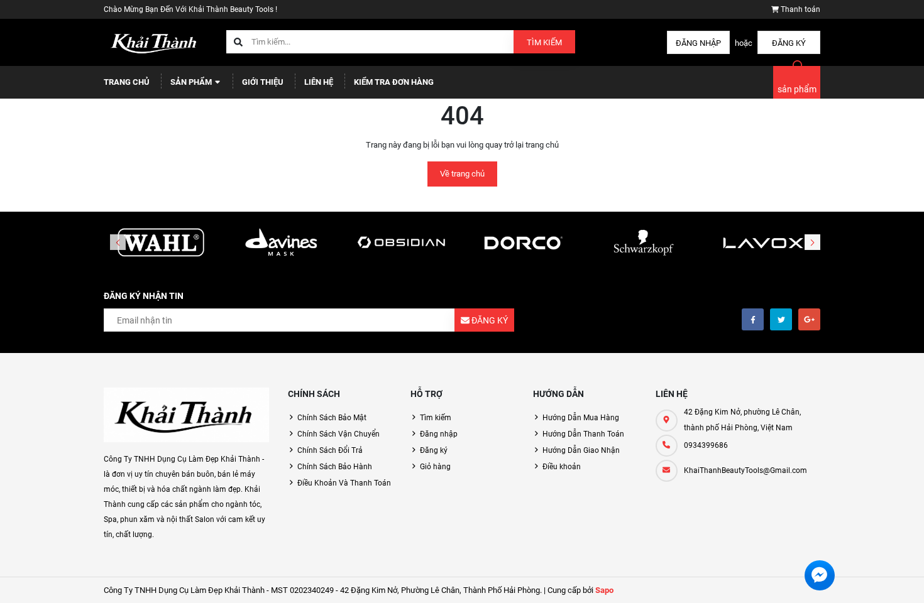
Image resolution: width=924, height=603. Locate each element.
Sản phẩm (192, 82)
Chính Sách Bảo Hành (334, 466)
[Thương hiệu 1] (161, 243)
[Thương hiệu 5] (643, 243)
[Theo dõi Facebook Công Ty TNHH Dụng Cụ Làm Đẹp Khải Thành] (753, 319)
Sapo (604, 590)
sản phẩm (797, 89)
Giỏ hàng (435, 466)
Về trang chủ (462, 173)
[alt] (763, 243)
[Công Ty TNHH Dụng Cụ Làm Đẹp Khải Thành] (186, 415)
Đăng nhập (698, 43)
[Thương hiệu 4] (522, 243)
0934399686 (706, 445)
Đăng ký (789, 43)
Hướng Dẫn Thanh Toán (583, 434)
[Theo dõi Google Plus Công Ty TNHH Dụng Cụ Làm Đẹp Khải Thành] (809, 319)
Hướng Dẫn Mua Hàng (580, 417)
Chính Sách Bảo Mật (331, 417)
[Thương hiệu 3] (401, 243)
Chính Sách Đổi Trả (330, 450)
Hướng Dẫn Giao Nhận (581, 450)
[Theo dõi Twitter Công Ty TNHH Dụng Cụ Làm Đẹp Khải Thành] (781, 319)
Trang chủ (127, 82)
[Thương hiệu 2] (281, 243)
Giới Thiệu (262, 82)
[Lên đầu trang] (870, 579)
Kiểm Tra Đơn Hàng (394, 82)
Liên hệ (318, 82)
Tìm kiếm (544, 42)
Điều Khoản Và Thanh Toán (344, 483)
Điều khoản (561, 466)
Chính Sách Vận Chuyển (338, 434)
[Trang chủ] (155, 41)
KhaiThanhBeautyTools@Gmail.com (745, 470)
